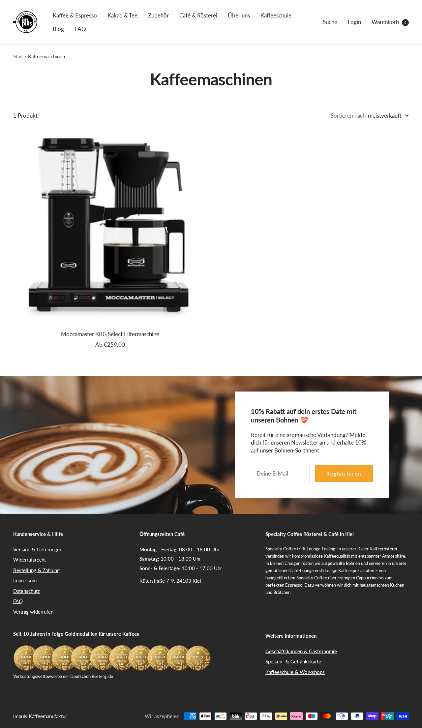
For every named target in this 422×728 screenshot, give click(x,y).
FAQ (80, 28)
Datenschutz (26, 591)
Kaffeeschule (275, 15)
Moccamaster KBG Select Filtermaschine (110, 334)
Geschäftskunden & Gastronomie (301, 651)
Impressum (25, 580)
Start (18, 56)
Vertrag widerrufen (33, 612)
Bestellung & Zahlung (36, 570)
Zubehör (158, 15)
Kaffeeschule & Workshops (295, 672)
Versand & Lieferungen (37, 549)
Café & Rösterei (198, 15)
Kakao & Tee (122, 15)
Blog (58, 28)
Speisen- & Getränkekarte (293, 661)
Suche (330, 21)
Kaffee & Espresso (75, 15)
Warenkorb (389, 21)
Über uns (239, 15)
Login (354, 21)
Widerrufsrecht (29, 560)
